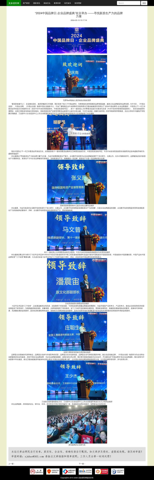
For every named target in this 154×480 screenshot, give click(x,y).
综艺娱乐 (67, 3)
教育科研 (57, 3)
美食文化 (47, 3)
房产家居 (26, 3)
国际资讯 (36, 3)
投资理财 (78, 3)
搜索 (144, 3)
